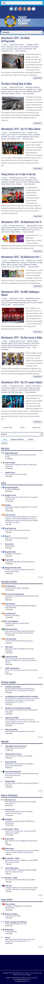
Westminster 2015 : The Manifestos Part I (21, 256)
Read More (37, 78)
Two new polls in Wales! (13, 916)
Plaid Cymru (9, 647)
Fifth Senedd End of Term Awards (16, 474)
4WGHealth (5, 180)
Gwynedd (4, 182)
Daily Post (8, 886)
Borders (30, 132)
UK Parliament (27, 49)
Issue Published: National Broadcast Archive (19, 731)
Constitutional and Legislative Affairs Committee (21, 696)
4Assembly (29, 87)
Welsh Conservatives (12, 668)
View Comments (20, 51)
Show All (40, 577)
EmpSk (13, 134)
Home (22, 427)
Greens (35, 47)
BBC (32, 298)
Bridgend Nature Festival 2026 (15, 748)
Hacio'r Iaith (9, 560)
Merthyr (29, 91)
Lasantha (34, 977)
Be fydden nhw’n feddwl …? (14, 554)
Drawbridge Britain (11, 931)
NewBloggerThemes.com (22, 981)
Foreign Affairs (20, 300)
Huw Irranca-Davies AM (13, 771)
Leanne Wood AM (11, 657)
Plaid (15, 49)
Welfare (13, 139)
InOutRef (4, 137)
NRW (2, 93)
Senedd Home (10, 472)
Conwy (21, 47)
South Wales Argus (11, 868)
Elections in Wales (11, 914)
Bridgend (11, 89)
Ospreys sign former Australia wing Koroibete (20, 880)
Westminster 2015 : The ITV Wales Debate (20, 128)
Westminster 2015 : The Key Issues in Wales (21, 337)
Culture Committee (11, 729)
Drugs (3, 228)
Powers (3, 139)
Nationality (22, 303)
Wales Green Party (11, 629)
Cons (16, 47)
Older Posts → (37, 427)
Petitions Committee (12, 718)
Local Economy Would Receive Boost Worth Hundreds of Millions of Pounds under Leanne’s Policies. (20, 660)
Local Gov (23, 91)
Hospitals (36, 134)
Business (22, 89)
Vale (11, 51)
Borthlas (8, 505)
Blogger (29, 974)
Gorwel (7, 937)
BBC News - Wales (11, 878)
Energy (39, 89)
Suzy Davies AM (10, 762)
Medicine (26, 137)
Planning (12, 93)
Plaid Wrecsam (10, 604)
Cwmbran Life (9, 809)
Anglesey (30, 44)
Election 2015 (28, 47)
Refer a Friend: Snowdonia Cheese (16, 538)
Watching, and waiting (12, 615)
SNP (2, 305)
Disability (4, 343)
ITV (9, 137)
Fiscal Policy (23, 134)
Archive (30, 439)
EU (17, 134)
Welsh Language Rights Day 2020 (16, 924)
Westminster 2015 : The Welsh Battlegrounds (15, 39)
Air (10, 180)
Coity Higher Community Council (16, 746)
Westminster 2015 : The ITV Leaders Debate (21, 382)
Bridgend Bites (10, 781)
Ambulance (16, 180)
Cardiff (35, 44)
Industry (3, 91)
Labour (3, 49)
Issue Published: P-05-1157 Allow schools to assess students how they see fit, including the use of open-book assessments (22, 721)
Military (37, 182)
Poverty (36, 137)
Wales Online (9, 848)
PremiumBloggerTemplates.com (22, 979)
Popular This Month (17, 439)
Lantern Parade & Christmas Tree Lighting (18, 756)
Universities (5, 51)
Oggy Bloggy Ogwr (11, 453)
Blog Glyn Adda (10, 552)
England (13, 388)
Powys (20, 49)
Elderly (8, 228)
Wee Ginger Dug (10, 528)
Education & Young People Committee (18, 708)
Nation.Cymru (9, 839)
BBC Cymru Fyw (10, 800)
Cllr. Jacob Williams (11, 621)
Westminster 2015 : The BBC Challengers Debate (20, 293)
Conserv (39, 260)
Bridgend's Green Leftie (13, 568)
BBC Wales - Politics (12, 829)
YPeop (28, 347)
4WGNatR (4, 89)
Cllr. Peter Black (10, 586)
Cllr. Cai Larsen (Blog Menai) (14, 594)
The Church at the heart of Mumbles (17, 588)
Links (5, 439)
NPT (39, 91)
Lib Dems (10, 49)
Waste (12, 232)
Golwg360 (8, 819)
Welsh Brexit (9, 930)
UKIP (34, 49)
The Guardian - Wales (12, 858)
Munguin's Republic (11, 487)
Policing (23, 345)
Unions (7, 232)
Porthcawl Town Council (13, 754)
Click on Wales (10, 904)
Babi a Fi (8, 536)
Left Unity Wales (10, 639)
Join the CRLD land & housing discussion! (19, 641)
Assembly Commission (13, 687)
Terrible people (10, 546)
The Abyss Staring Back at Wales (16, 83)
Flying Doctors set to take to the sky (18, 174)
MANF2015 (17, 230)
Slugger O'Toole (10, 495)
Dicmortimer (9, 544)
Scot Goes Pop (10, 515)
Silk (9, 347)
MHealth (33, 390)
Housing (34, 300)
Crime (40, 225)
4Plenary (36, 87)
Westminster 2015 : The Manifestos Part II (21, 221)
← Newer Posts (7, 427)
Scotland (19, 184)
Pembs (3, 184)
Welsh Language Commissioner (16, 922)
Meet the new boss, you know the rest (17, 530)
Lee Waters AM (10, 613)
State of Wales (10, 463)
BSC (16, 89)
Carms (3, 47)
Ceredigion (10, 47)
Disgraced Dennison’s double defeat (17, 623)
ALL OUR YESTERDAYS (12, 489)
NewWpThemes (16, 977)
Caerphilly (29, 89)
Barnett (29, 225)
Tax (38, 230)
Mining (35, 91)
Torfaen (18, 93)
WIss (18, 139)
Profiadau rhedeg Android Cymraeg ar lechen (20, 562)
